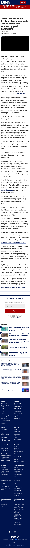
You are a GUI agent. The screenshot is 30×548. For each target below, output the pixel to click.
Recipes (15, 437)
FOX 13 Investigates (6, 415)
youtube (18, 532)
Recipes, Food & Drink (5, 457)
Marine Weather (17, 410)
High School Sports (5, 440)
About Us (17, 480)
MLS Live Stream (18, 524)
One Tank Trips (4, 452)
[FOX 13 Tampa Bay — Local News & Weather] (5, 2)
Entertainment (19, 465)
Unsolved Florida (5, 416)
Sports (3, 427)
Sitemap (3, 423)
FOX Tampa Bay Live (19, 461)
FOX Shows (16, 473)
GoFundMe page (7, 190)
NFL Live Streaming (18, 503)
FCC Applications (18, 493)
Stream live (3, 503)
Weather (17, 401)
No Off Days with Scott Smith (5, 435)
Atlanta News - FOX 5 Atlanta (6, 488)
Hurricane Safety (18, 413)
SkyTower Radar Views (18, 404)
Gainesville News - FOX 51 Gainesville (5, 485)
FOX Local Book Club (19, 469)
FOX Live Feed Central (17, 457)
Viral (7, 31)
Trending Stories (18, 471)
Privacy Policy (16, 317)
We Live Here (5, 445)
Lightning (3, 433)
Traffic (15, 429)
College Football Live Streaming (19, 505)
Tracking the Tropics (18, 415)
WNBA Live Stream (18, 522)
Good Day (17, 427)
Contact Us (16, 495)
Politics (3, 413)
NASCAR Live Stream (19, 509)
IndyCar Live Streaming (17, 511)
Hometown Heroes (18, 433)
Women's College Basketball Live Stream (18, 520)
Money (3, 465)
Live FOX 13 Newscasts (16, 449)
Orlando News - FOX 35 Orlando (6, 482)
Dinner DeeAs (4, 450)
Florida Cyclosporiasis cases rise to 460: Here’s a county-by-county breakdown (19, 329)
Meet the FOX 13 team (18, 482)
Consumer (3, 410)
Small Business (4, 474)
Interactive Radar (18, 406)
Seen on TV (4, 418)
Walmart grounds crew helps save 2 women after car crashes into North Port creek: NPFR (18, 347)
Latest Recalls (4, 469)
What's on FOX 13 (18, 474)
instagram (15, 532)
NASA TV (16, 459)
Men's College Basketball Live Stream (17, 515)
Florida (2, 408)
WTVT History (17, 488)
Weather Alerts (17, 411)
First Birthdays (17, 439)
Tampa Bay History (5, 460)
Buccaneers (4, 429)
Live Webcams (17, 408)
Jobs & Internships (18, 486)
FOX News (3, 31)
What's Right (4, 447)
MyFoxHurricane (18, 416)
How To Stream (17, 447)
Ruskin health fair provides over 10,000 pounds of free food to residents (18, 354)
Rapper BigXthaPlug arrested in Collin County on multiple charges (10, 389)
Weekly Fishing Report (4, 438)
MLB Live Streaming (18, 507)
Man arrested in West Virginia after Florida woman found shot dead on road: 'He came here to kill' (10, 364)
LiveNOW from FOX (18, 451)
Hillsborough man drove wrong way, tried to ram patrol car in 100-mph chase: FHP (11, 370)
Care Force (3, 462)
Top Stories (4, 403)
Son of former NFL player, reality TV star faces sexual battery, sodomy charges (10, 383)
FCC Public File (17, 492)
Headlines (16, 467)
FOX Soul (16, 455)
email (20, 532)
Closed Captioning (18, 490)
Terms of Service (16, 319)
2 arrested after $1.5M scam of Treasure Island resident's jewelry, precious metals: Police (19, 341)
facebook (9, 532)
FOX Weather (17, 418)
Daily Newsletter (5, 422)
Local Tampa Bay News (5, 405)
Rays (2, 431)
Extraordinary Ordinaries (17, 435)
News (3, 401)
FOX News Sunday (5, 420)
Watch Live (23, 2)
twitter (12, 532)
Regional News (6, 480)
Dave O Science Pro (18, 441)
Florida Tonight (4, 448)
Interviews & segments (4, 505)
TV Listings (16, 485)
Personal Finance (5, 471)
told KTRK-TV (20, 94)
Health (2, 411)
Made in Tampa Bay (6, 455)
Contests (16, 476)
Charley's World (17, 431)
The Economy (4, 473)
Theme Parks (4, 453)
